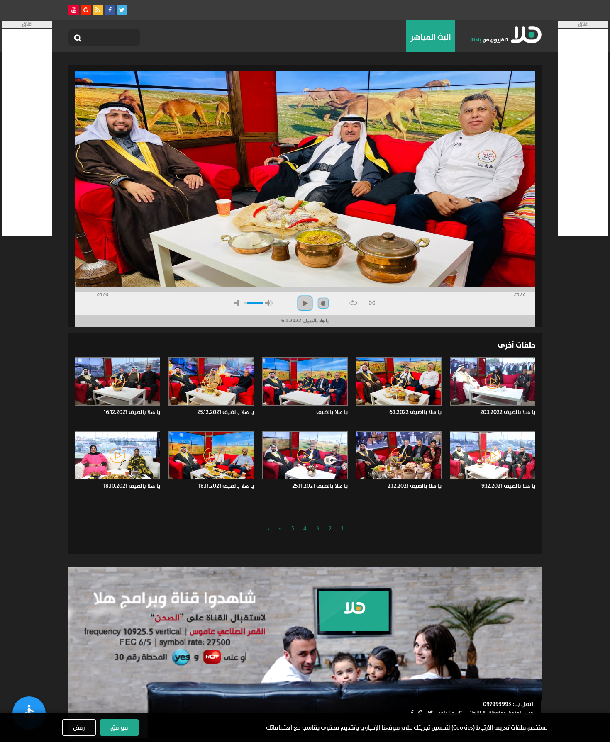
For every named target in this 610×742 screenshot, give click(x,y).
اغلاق (583, 24)
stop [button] (323, 303)
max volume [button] (269, 303)
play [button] (305, 303)
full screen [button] (372, 303)
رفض (79, 727)
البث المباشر (430, 37)
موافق (119, 727)
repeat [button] (353, 303)
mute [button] (238, 303)
